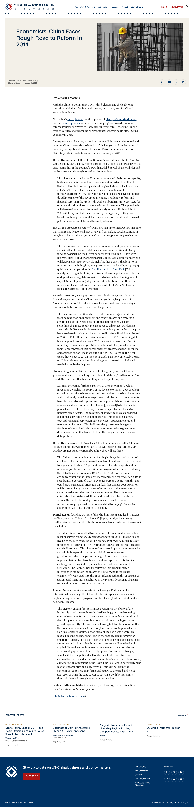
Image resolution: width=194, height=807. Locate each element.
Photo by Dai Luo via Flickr (69, 695)
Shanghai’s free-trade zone (121, 119)
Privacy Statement (143, 779)
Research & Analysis (85, 7)
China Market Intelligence (63, 735)
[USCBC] (29, 6)
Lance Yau (57, 738)
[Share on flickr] (174, 779)
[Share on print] (183, 82)
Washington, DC (158, 803)
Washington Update (13, 738)
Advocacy (103, 7)
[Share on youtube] (181, 779)
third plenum (75, 119)
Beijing (173, 803)
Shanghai (185, 803)
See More (182, 715)
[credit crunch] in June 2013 (108, 269)
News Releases (141, 771)
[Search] (187, 7)
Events (115, 7)
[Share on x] (174, 772)
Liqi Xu (64, 738)
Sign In (164, 7)
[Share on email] (169, 82)
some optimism (72, 123)
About (125, 7)
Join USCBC (137, 7)
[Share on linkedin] (162, 82)
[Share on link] (176, 82)
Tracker (150, 732)
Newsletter (177, 7)
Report (102, 736)
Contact (138, 775)
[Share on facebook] (167, 779)
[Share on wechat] (181, 772)
